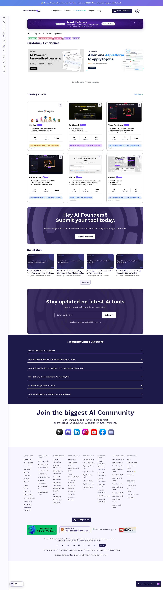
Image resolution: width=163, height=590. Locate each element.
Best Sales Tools (117, 496)
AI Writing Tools (43, 461)
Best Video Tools (117, 475)
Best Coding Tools (118, 466)
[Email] (74, 545)
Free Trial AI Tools (133, 494)
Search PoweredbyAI (146, 584)
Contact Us (27, 491)
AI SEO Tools (42, 474)
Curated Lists (118, 456)
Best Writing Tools (118, 459)
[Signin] (137, 11)
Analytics (130, 475)
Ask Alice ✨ (131, 472)
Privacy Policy (28, 501)
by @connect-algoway (114, 200)
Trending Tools (28, 463)
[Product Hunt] (74, 529)
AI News (26, 472)
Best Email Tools (117, 493)
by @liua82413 (112, 148)
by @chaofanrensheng (74, 148)
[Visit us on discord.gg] (68, 432)
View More (85, 282)
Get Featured (28, 459)
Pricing (26, 488)
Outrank (46, 550)
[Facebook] (79, 545)
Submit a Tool (28, 495)
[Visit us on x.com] (59, 432)
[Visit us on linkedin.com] (76, 432)
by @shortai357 (73, 200)
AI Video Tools (43, 467)
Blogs (129, 459)
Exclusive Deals (80, 11)
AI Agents (91, 11)
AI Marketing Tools (44, 477)
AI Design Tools (43, 471)
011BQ (87, 555)
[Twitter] (58, 545)
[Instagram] (84, 545)
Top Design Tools (88, 484)
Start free (72, 3)
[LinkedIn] (68, 545)
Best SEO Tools (117, 463)
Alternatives (58, 456)
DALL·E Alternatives (104, 496)
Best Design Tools (118, 484)
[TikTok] (89, 545)
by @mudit (32, 148)
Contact (54, 550)
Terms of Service (29, 498)
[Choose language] (102, 545)
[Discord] (63, 545)
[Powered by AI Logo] (32, 11)
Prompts (26, 479)
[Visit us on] (111, 432)
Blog (99, 11)
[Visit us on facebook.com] (102, 432)
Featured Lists (101, 456)
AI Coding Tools (43, 464)
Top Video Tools (88, 472)
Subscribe (109, 315)
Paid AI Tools (131, 498)
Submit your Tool (85, 237)
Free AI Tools (28, 466)
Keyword (37, 34)
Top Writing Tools (88, 459)
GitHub (26, 485)
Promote (63, 550)
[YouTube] (94, 545)
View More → (138, 94)
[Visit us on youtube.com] (94, 432)
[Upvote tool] (60, 105)
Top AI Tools (88, 456)
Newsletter (27, 475)
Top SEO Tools (87, 480)
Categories (55, 11)
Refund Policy (28, 504)
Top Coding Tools (88, 463)
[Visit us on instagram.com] (85, 432)
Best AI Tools (72, 459)
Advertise (68, 11)
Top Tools (27, 469)
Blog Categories (132, 463)
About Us (26, 482)
